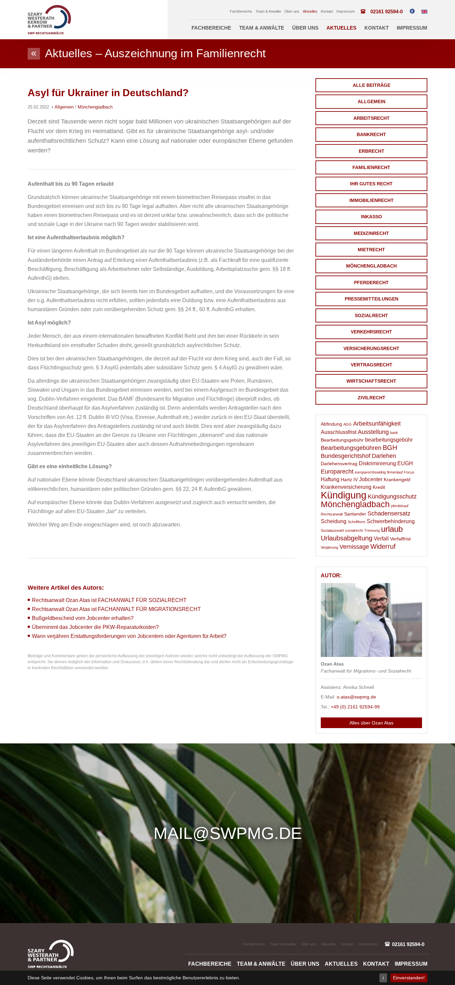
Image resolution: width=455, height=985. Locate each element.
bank (394, 433)
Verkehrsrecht (371, 331)
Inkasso (371, 216)
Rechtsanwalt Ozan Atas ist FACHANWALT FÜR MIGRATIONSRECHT (116, 609)
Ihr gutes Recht (371, 183)
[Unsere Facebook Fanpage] (412, 11)
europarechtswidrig (370, 472)
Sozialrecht (371, 315)
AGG (347, 424)
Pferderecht (371, 282)
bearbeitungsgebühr (389, 440)
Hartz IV (349, 479)
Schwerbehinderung (391, 521)
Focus (409, 472)
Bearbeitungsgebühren (351, 448)
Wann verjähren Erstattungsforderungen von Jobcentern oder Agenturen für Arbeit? (129, 636)
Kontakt (327, 11)
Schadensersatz (388, 513)
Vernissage (354, 546)
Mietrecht (371, 249)
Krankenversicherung (346, 487)
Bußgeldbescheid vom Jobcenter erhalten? (83, 618)
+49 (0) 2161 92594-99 (355, 706)
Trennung (372, 530)
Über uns (291, 11)
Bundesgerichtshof (345, 456)
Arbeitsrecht (371, 118)
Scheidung (333, 521)
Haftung (330, 479)
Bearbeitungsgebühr (342, 440)
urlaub (392, 529)
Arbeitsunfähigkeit (377, 423)
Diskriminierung (377, 463)
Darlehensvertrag (339, 463)
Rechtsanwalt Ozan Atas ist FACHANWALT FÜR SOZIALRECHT (109, 600)
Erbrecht (371, 151)
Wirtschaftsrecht (371, 381)
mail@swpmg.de (228, 833)
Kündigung (343, 495)
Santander (355, 513)
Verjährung (329, 547)
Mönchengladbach (371, 266)
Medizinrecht (371, 233)
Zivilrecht (371, 397)
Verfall (381, 538)
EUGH (405, 463)
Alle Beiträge (371, 85)
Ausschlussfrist (338, 432)
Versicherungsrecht (371, 348)
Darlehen (384, 456)
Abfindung (331, 424)
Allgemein (371, 101)
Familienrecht (371, 167)
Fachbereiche (241, 11)
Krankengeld (397, 479)
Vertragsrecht (371, 364)
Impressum (345, 11)
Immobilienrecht (371, 200)
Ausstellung (373, 432)
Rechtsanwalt (332, 514)
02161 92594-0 (386, 11)
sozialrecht (354, 530)
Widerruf (383, 546)
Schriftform (356, 522)
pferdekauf (399, 506)
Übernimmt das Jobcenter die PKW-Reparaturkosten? (95, 627)
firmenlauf (395, 472)
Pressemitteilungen (371, 298)
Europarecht (337, 471)
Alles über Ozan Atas (371, 722)
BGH (390, 447)
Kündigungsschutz (392, 496)
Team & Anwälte (268, 11)
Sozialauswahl (332, 530)
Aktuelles (310, 11)
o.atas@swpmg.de (356, 696)
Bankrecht (371, 134)
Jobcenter (370, 479)
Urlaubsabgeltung (346, 538)
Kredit (379, 487)
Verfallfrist (400, 538)
